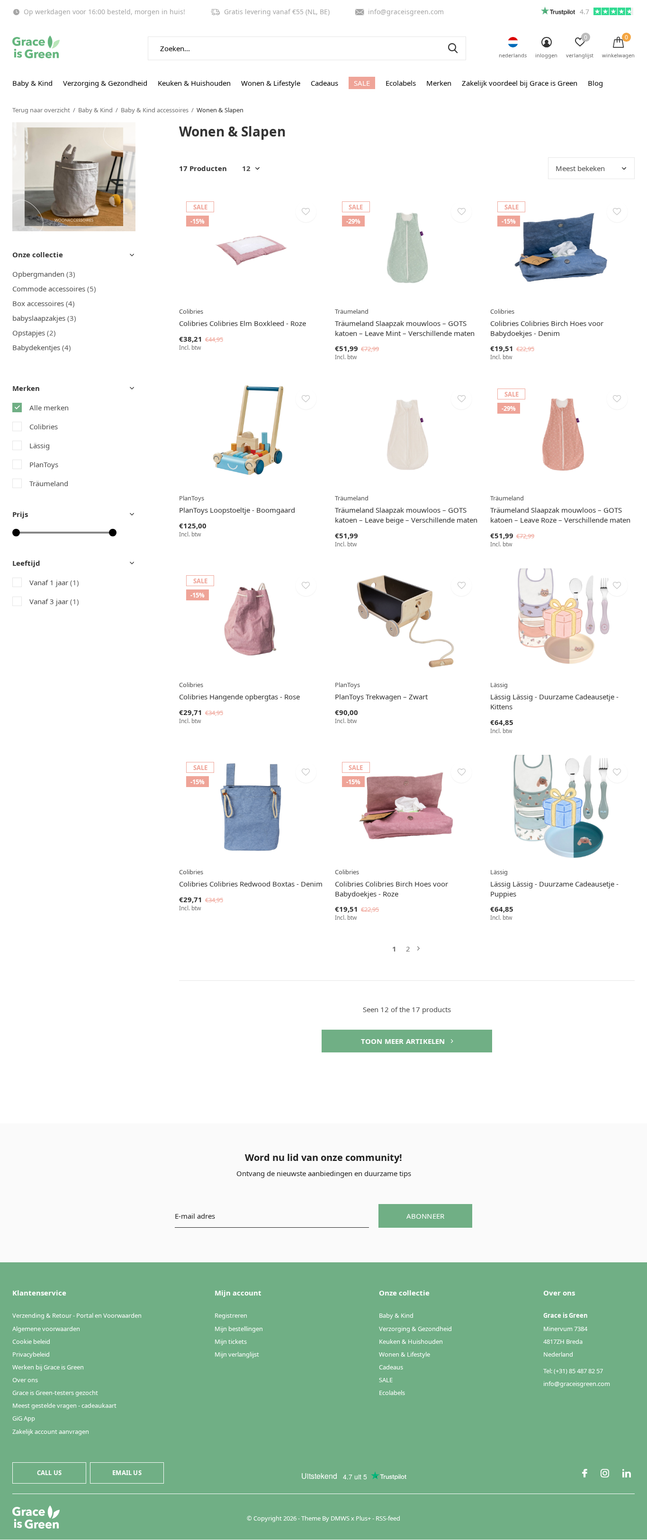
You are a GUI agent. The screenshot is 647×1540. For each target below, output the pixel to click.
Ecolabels (401, 83)
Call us (49, 1472)
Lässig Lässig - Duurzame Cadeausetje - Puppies (554, 888)
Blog (595, 83)
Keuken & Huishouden (194, 83)
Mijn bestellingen (239, 1328)
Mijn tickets (231, 1341)
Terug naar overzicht (41, 110)
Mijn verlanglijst (237, 1354)
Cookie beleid (31, 1341)
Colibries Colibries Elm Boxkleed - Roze (242, 323)
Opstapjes (34, 332)
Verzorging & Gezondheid (105, 83)
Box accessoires (43, 303)
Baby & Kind (32, 83)
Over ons (25, 1380)
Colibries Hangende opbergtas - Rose (239, 696)
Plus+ (363, 1518)
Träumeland (48, 483)
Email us (126, 1472)
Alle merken (49, 407)
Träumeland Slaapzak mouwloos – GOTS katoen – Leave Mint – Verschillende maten (405, 328)
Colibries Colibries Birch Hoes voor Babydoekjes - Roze (391, 888)
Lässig (39, 445)
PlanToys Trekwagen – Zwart (381, 696)
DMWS (340, 1518)
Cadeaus (324, 83)
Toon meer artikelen (404, 1041)
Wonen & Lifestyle (270, 83)
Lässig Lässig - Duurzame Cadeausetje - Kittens (554, 701)
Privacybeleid (31, 1354)
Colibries (43, 426)
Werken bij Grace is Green (48, 1367)
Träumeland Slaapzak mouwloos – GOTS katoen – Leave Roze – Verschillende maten (560, 515)
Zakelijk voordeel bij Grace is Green (519, 83)
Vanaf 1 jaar (54, 582)
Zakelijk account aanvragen (50, 1431)
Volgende (418, 949)
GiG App (23, 1418)
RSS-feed (388, 1518)
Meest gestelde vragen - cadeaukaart (64, 1405)
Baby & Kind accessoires (155, 110)
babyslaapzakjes (44, 318)
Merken (438, 83)
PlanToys (43, 464)
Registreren (231, 1315)
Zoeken (453, 48)
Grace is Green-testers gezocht (55, 1392)
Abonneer (425, 1216)
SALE (362, 83)
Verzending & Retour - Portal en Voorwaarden (77, 1315)
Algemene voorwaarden (46, 1328)
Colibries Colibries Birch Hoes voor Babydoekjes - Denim (546, 328)
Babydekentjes (41, 347)
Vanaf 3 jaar (54, 601)
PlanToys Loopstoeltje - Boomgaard (237, 510)
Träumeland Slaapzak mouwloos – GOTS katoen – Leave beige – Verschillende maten (406, 515)
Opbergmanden (43, 274)
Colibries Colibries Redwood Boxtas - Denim (251, 883)
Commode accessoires (54, 288)
